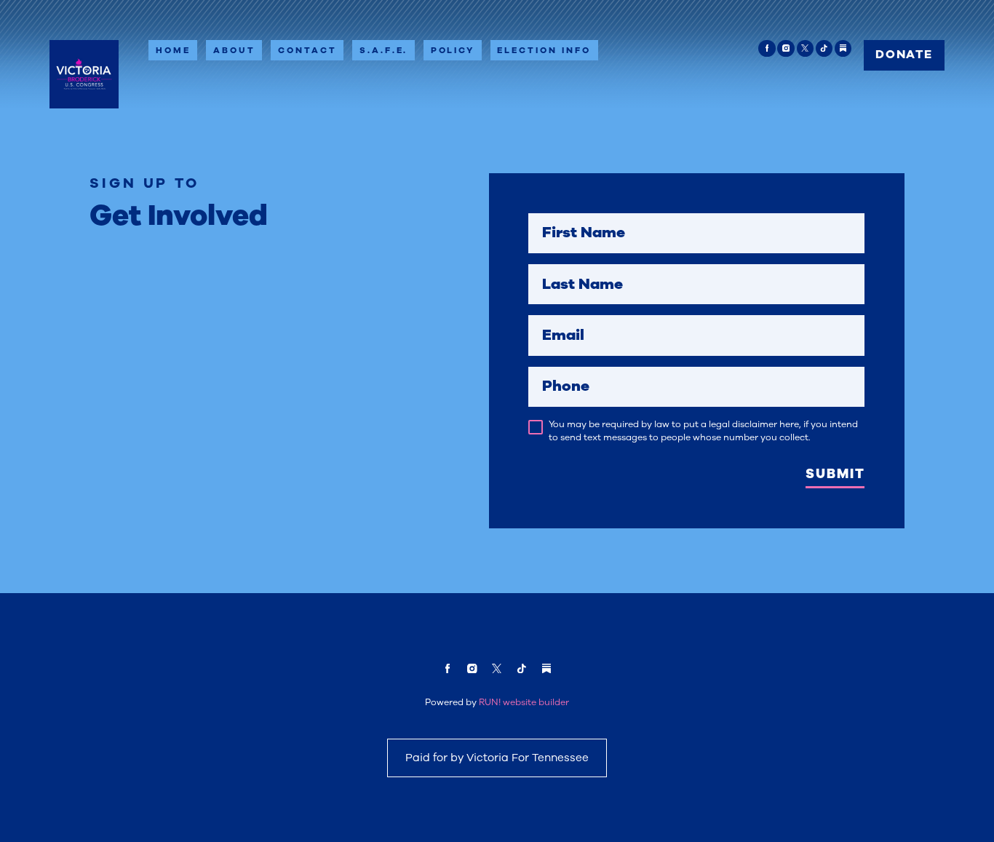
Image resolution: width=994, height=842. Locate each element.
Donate (903, 54)
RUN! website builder (524, 701)
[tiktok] (824, 48)
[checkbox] (535, 427)
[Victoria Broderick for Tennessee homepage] (84, 74)
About (234, 50)
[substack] (843, 48)
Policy (453, 50)
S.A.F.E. (383, 50)
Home (173, 50)
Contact (307, 50)
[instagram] (785, 48)
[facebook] (766, 48)
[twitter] (805, 48)
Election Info (544, 50)
